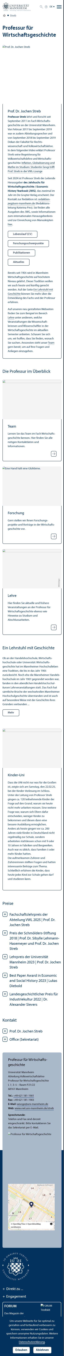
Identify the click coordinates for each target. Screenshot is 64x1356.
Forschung (16, 513)
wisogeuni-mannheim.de (32, 1104)
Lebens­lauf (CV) (22, 234)
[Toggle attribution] (51, 1224)
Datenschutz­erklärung (32, 1342)
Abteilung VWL (4, 16)
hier (10, 224)
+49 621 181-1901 (23, 1095)
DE (51, 7)
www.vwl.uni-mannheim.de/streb (34, 1108)
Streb (13, 15)
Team (51, 342)
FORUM (10, 1306)
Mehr (11, 712)
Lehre (11, 317)
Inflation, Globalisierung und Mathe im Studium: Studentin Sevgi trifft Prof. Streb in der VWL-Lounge (31, 167)
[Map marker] (31, 1205)
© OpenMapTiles (18, 1223)
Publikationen (21, 252)
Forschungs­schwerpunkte (28, 243)
